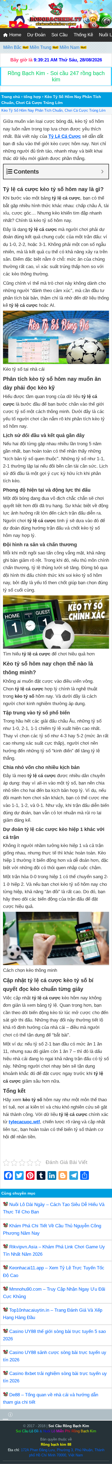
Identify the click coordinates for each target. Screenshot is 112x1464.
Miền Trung (41, 47)
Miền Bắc (13, 47)
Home (14, 34)
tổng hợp (32, 96)
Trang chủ (10, 96)
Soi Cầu (59, 34)
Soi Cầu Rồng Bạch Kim (68, 1426)
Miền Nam (70, 47)
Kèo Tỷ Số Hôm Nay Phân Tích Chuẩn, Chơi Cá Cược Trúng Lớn (53, 110)
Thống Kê (83, 34)
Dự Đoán (36, 34)
